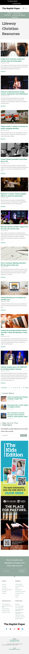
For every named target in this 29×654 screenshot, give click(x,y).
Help (13, 645)
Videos (16, 596)
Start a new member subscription (19, 610)
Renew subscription (19, 606)
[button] (26, 8)
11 (19, 387)
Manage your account (20, 616)
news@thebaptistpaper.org (14, 649)
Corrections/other (6, 610)
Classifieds (15, 17)
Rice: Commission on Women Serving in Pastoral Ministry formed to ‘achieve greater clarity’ (17, 414)
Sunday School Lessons (18, 15)
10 (17, 387)
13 (23, 387)
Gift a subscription (19, 607)
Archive (17, 588)
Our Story (4, 584)
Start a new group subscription (19, 613)
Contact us (4, 593)
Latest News (7, 15)
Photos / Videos (5, 608)
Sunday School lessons (20, 591)
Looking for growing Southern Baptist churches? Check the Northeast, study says (14, 332)
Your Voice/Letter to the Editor (7, 606)
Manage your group (19, 615)
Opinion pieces (18, 589)
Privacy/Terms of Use (6, 645)
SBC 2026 (9, 13)
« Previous (4, 387)
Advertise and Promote (7, 589)
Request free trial (19, 618)
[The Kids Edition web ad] (14, 468)
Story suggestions (6, 604)
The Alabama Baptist (12, 1)
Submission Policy (6, 612)
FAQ (16, 645)
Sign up (23, 435)
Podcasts (17, 595)
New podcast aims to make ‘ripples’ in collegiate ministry (17, 406)
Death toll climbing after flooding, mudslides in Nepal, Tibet (17, 398)
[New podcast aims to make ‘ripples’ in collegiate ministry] (3, 407)
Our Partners (4, 588)
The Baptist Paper (16, 3)
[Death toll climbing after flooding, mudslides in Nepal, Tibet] (3, 399)
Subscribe (17, 604)
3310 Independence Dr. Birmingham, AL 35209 (14, 641)
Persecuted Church (19, 593)
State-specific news (19, 586)
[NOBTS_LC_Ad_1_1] (14, 523)
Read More (3, 71)
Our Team (4, 586)
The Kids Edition (17, 13)
